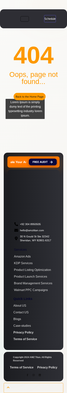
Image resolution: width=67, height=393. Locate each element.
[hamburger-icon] (24, 19)
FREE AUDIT (43, 162)
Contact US (21, 312)
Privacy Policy (23, 332)
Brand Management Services (33, 283)
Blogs (17, 319)
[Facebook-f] (27, 375)
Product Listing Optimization (32, 269)
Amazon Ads (22, 256)
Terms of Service (25, 339)
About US (19, 305)
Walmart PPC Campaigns (31, 290)
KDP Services (23, 263)
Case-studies (22, 325)
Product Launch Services (30, 276)
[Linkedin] (39, 375)
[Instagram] (33, 375)
